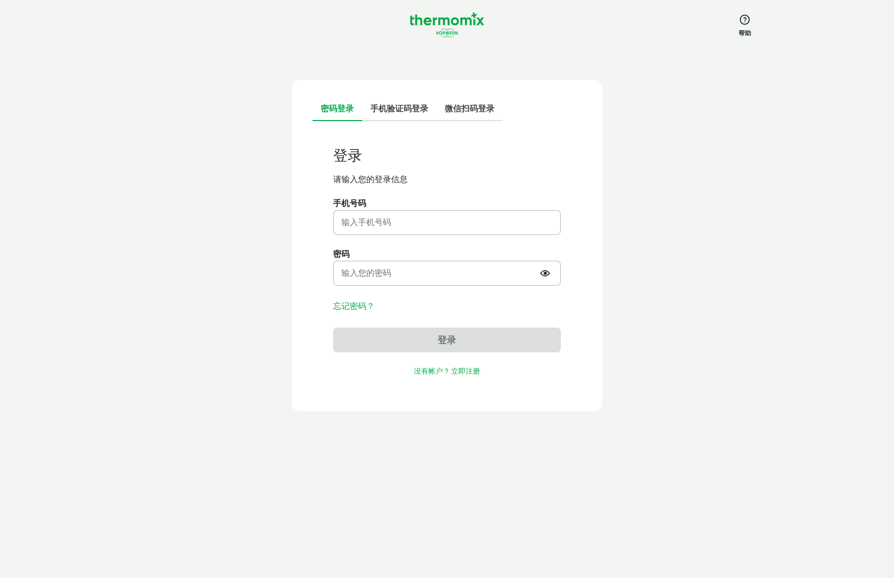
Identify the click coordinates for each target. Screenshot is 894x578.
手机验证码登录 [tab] (399, 108)
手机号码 (349, 203)
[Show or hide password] (546, 273)
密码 (341, 254)
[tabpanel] (447, 262)
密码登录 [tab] (337, 108)
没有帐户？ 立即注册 (447, 371)
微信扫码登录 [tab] (470, 108)
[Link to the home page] (447, 24)
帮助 (745, 33)
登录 (447, 340)
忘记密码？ (354, 306)
